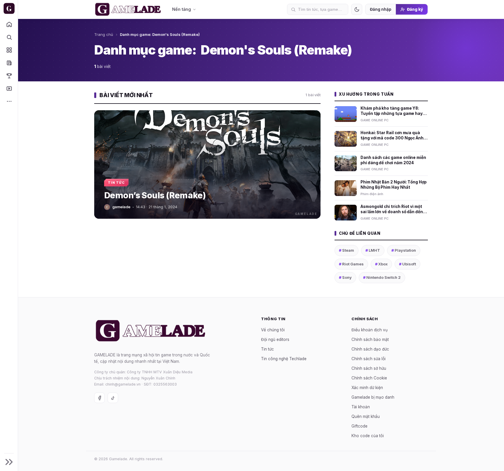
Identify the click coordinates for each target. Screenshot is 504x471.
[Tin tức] (9, 63)
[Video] (9, 88)
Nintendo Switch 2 (382, 277)
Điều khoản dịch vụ (369, 329)
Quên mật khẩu (365, 416)
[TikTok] (113, 398)
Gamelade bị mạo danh (372, 397)
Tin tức (267, 348)
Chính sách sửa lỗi (368, 358)
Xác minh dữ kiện (367, 387)
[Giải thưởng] (9, 75)
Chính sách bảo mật (370, 339)
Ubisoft (407, 264)
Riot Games (351, 264)
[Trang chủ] (9, 24)
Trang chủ (103, 34)
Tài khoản (360, 406)
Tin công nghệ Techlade (284, 358)
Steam (346, 250)
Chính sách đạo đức (370, 348)
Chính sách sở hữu (368, 368)
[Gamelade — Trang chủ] (9, 8)
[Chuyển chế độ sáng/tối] (356, 9)
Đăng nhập (380, 9)
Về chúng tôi (273, 329)
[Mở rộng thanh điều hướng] (9, 462)
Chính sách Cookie (369, 377)
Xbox (381, 264)
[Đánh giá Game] (9, 50)
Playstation (403, 250)
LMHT (372, 250)
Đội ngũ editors (275, 339)
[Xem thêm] (9, 101)
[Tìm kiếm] (9, 37)
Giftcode (359, 425)
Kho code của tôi (367, 435)
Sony (345, 277)
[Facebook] (99, 398)
